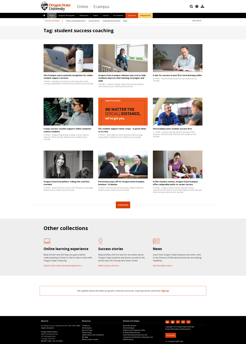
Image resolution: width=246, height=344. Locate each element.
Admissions (83, 15)
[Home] (44, 15)
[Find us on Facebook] (178, 322)
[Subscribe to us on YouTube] (173, 322)
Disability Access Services (61, 81)
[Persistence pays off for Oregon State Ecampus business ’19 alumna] (123, 178)
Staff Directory (128, 339)
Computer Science (75, 135)
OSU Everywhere (78, 188)
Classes (106, 15)
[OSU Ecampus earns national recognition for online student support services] (68, 71)
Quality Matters (56, 83)
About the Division (129, 325)
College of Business (136, 188)
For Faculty (171, 335)
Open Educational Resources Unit (135, 335)
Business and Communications (117, 188)
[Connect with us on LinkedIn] (167, 322)
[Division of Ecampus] (202, 6)
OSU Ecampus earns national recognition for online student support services (68, 76)
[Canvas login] (188, 324)
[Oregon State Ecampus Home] (91, 6)
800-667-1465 (46, 341)
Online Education (77, 81)
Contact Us (86, 325)
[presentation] (196, 6)
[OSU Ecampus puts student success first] (177, 125)
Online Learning (166, 78)
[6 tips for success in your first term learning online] (177, 71)
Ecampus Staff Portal (175, 341)
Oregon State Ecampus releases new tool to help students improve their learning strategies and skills (122, 78)
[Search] (191, 6)
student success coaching (84, 83)
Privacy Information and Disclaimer (178, 329)
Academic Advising (113, 84)
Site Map (85, 337)
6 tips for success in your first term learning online (177, 75)
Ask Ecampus (86, 328)
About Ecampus (128, 328)
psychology (89, 188)
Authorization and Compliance (93, 335)
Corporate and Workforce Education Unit (138, 337)
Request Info (146, 15)
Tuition (95, 15)
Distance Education (182, 132)
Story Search (196, 21)
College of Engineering (60, 135)
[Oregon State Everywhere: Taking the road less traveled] (68, 178)
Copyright (168, 327)
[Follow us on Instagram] (183, 322)
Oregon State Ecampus (49, 332)
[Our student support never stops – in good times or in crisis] (123, 125)
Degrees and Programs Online (134, 330)
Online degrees (111, 135)
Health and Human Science (61, 188)
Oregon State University (185, 327)
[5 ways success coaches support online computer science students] (68, 125)
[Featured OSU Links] (196, 6)
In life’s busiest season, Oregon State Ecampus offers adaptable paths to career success (175, 183)
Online (82, 6)
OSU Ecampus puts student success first (172, 128)
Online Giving (87, 332)
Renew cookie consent (90, 339)
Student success (68, 83)
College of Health (167, 188)
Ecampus (101, 6)
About (52, 15)
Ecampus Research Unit (131, 332)
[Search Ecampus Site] (191, 6)
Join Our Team (87, 330)
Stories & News (52, 20)
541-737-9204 (58, 341)
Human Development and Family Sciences (173, 189)
